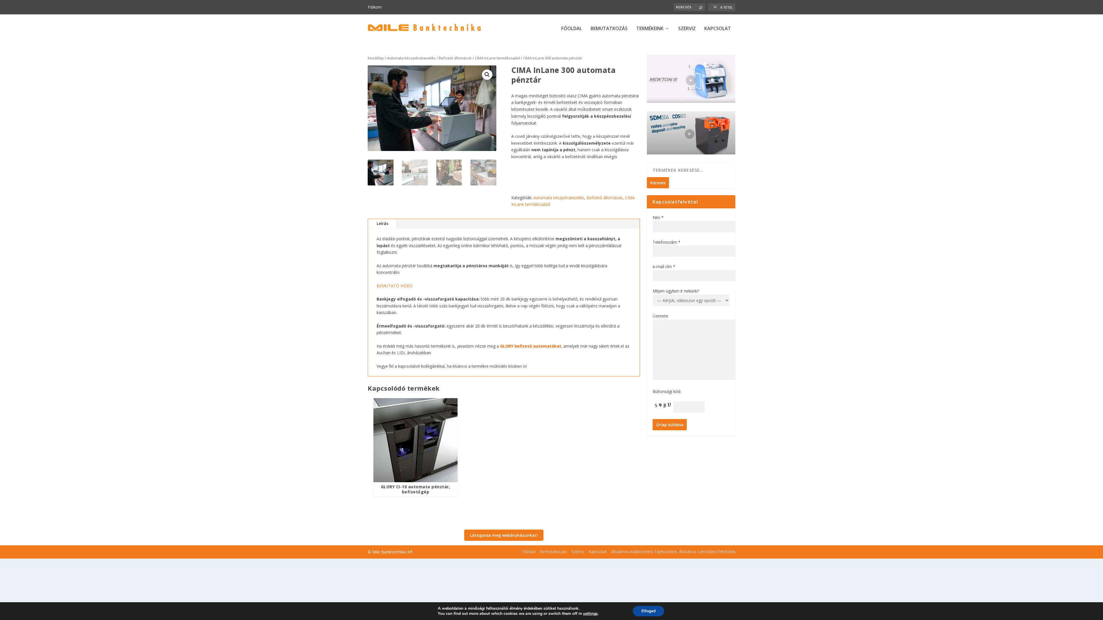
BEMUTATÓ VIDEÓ (394, 285)
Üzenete (660, 316)
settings (590, 613)
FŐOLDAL (571, 29)
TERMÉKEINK (650, 29)
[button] (487, 74)
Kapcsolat (598, 551)
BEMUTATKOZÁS (609, 29)
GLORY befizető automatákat (530, 346)
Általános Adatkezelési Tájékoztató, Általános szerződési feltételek (673, 551)
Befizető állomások (455, 58)
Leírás (382, 223)
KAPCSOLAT (717, 29)
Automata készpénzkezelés (411, 58)
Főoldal (528, 551)
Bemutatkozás (553, 551)
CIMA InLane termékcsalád (497, 58)
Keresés (658, 182)
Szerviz (577, 551)
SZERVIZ (687, 29)
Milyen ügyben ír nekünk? (676, 291)
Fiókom (375, 7)
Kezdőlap (376, 58)
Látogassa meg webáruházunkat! (504, 535)
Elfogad (648, 611)
